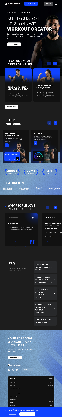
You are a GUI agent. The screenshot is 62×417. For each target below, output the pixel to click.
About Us (51, 388)
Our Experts (50, 385)
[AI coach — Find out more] (44, 146)
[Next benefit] (55, 63)
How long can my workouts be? (43, 321)
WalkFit (51, 405)
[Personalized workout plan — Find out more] (16, 146)
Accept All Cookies (27, 414)
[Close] (5, 410)
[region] (45, 267)
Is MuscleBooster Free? (15, 391)
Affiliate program (49, 393)
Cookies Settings (12, 414)
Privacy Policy (13, 399)
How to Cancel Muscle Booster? (16, 393)
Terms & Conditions (14, 396)
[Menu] (56, 4)
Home (8, 12)
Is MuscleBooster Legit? (15, 388)
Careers (51, 391)
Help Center (12, 385)
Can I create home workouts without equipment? (43, 308)
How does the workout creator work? (43, 267)
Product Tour (16, 12)
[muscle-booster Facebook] (9, 370)
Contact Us (12, 405)
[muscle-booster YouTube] (17, 370)
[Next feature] (55, 123)
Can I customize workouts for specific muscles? (43, 279)
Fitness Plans (13, 382)
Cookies (11, 402)
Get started (14, 44)
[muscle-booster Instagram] (13, 370)
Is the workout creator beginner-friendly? (42, 293)
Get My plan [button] (31, 4)
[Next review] (55, 207)
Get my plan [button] (11, 106)
